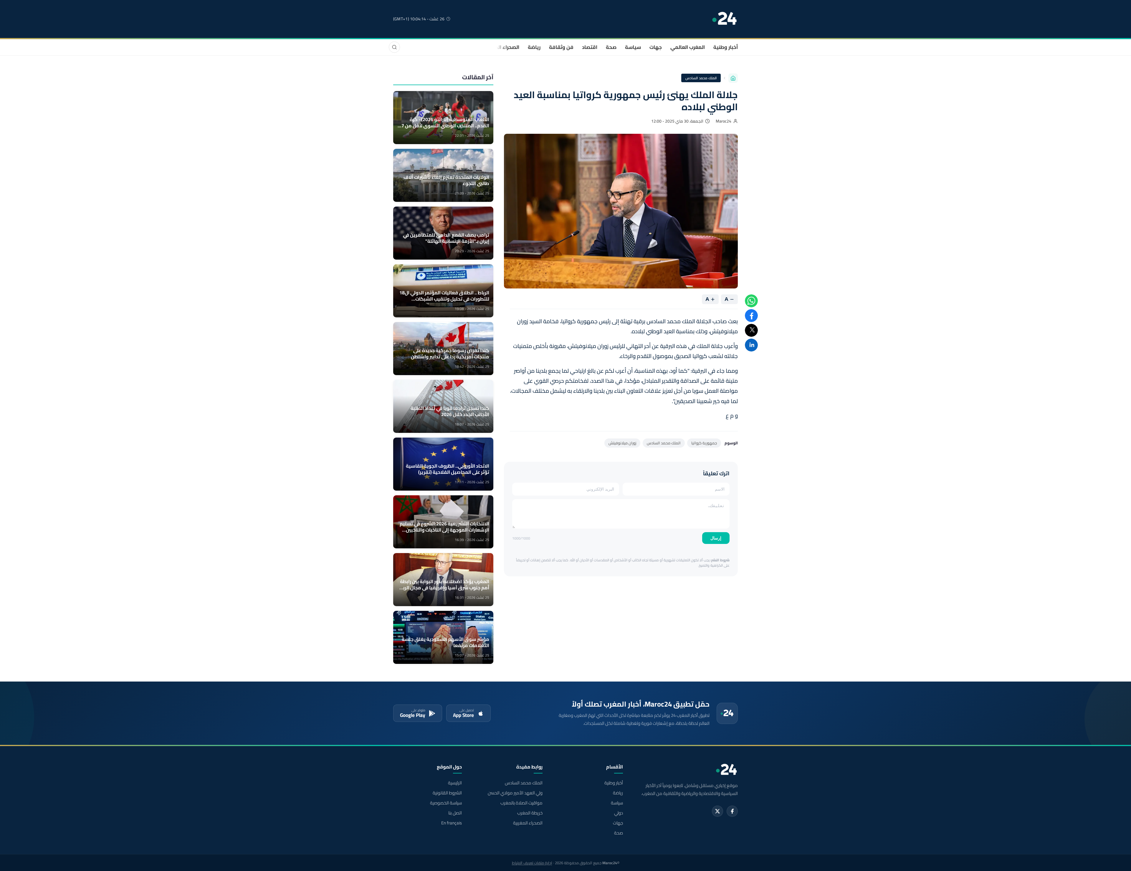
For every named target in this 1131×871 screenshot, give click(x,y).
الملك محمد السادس (701, 78)
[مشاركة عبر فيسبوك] (751, 315)
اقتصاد (589, 47)
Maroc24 (723, 121)
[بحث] (394, 47)
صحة (611, 47)
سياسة (633, 47)
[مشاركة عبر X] (751, 330)
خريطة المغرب (529, 812)
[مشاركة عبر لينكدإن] (751, 345)
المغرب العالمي (687, 47)
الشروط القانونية (447, 792)
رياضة (534, 47)
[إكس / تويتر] (717, 811)
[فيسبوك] (732, 811)
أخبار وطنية (725, 47)
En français (451, 823)
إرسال (715, 538)
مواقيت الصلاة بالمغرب (521, 802)
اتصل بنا (455, 812)
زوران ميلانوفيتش (622, 442)
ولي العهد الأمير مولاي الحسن (515, 792)
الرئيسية (455, 782)
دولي (618, 812)
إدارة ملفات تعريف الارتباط (532, 862)
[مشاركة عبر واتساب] (751, 300)
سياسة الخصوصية (446, 802)
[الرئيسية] (733, 78)
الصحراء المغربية (501, 47)
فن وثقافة (561, 47)
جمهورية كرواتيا (704, 442)
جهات (655, 47)
